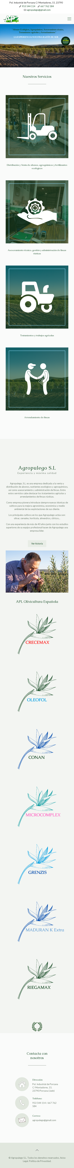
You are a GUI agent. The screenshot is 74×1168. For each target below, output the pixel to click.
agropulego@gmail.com (39, 9)
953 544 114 (28, 6)
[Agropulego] (11, 18)
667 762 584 (47, 6)
